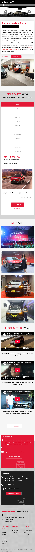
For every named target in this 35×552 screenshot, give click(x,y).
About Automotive (27, 530)
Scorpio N (4, 541)
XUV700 (4, 532)
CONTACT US (16, 56)
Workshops (15, 532)
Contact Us (26, 537)
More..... (4, 543)
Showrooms (15, 530)
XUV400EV (4, 534)
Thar (3, 537)
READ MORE (5, 56)
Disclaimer (11, 551)
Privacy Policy (4, 551)
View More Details (17, 208)
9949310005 (8, 521)
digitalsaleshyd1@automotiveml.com (14, 517)
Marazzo (4, 539)
